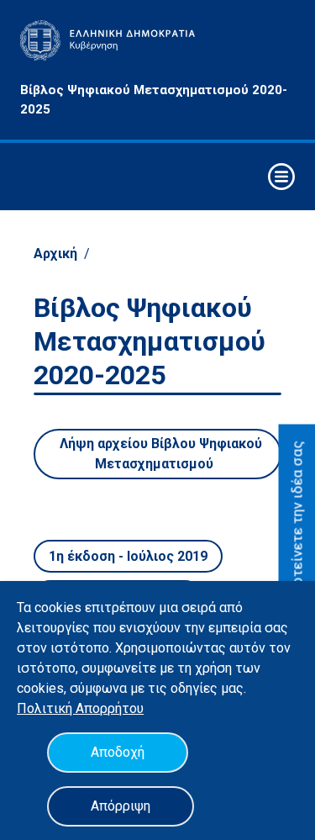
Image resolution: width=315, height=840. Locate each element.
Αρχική (55, 254)
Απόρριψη (120, 806)
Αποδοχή (117, 752)
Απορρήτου (110, 708)
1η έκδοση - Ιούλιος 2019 (128, 556)
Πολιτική (46, 708)
